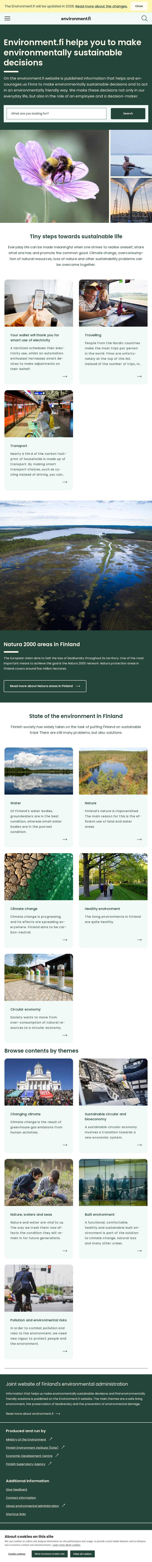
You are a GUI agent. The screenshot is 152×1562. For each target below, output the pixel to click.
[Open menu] (7, 18)
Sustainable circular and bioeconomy (105, 1116)
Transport (18, 445)
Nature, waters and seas (31, 1214)
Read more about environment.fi (29, 1414)
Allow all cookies (82, 1554)
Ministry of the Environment (29, 1439)
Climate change (24, 908)
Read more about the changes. (101, 6)
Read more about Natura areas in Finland (41, 686)
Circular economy (25, 1009)
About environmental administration (35, 1506)
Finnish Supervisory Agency (28, 1464)
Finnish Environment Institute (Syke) (35, 1448)
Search (128, 113)
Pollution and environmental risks (38, 1320)
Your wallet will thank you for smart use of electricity (34, 337)
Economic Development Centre (32, 1456)
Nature (90, 803)
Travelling (93, 335)
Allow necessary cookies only (50, 1554)
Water (15, 803)
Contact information (21, 1498)
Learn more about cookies (66, 1545)
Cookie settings (16, 1554)
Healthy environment (102, 908)
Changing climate (25, 1114)
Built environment (100, 1214)
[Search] (145, 18)
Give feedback (16, 1489)
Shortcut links (16, 1514)
